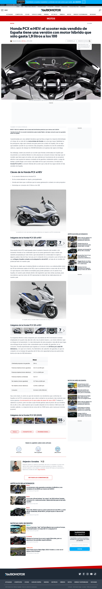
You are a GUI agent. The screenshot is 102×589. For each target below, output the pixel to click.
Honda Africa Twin (74, 6)
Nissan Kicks (65, 6)
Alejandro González (16, 41)
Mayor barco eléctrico (30, 6)
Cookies (84, 587)
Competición (19, 14)
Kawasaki (57, 6)
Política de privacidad (92, 587)
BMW (18, 6)
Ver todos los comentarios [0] (38, 477)
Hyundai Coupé (42, 6)
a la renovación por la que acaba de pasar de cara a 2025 (37, 400)
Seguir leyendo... (42, 469)
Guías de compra (36, 14)
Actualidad (9, 14)
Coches (27, 14)
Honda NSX (50, 6)
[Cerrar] (90, 44)
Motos (69, 14)
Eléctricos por (10, 4)
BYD (22, 6)
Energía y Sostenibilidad (80, 14)
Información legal (77, 587)
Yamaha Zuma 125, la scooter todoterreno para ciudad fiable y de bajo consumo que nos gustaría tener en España (38, 132)
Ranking (46, 14)
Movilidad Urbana (43, 431)
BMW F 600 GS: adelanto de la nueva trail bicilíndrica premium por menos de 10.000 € (34, 129)
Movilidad (93, 14)
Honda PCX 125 (27, 431)
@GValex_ (24, 41)
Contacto (70, 587)
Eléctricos (54, 14)
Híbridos (62, 14)
